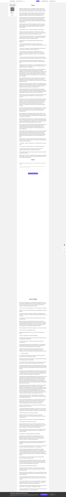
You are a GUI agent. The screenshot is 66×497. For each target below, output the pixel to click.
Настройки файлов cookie (52, 494)
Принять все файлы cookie (44, 494)
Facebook (12, 15)
